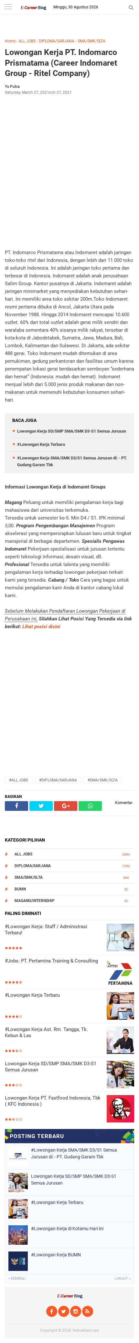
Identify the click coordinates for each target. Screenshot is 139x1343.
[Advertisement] (69, 171)
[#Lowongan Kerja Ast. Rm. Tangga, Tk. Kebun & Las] (120, 1040)
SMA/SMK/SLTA (91, 41)
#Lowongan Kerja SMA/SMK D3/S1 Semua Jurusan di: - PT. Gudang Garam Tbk (74, 1153)
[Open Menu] (8, 7)
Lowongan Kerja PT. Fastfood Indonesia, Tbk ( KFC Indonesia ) (53, 1101)
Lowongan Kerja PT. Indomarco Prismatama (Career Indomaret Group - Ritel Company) (61, 63)
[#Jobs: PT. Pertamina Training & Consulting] (120, 972)
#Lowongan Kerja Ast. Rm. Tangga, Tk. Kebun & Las (46, 1032)
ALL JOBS (27, 41)
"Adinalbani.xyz (85, 1330)
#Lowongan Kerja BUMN (56, 1254)
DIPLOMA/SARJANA (56, 41)
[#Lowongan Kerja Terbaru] (120, 1006)
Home (10, 41)
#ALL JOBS (18, 780)
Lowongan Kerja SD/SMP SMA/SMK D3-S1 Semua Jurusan (71, 431)
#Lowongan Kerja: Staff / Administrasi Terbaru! (46, 930)
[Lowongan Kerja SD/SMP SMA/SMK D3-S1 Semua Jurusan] (120, 1075)
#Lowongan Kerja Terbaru (41, 444)
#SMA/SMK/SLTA (103, 780)
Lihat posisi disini (41, 626)
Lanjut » (123, 1278)
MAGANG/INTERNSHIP (35, 900)
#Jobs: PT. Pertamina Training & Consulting (51, 961)
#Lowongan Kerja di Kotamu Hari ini (67, 1228)
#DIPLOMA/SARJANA (58, 780)
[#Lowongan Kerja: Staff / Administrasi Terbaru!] (120, 938)
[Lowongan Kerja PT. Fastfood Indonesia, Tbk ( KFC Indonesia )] (120, 1109)
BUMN (20, 889)
